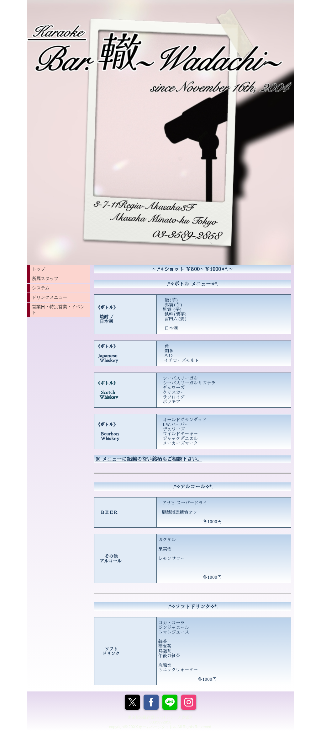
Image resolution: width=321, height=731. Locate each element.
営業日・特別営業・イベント (58, 309)
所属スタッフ (45, 278)
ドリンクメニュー (49, 297)
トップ (38, 268)
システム (41, 287)
